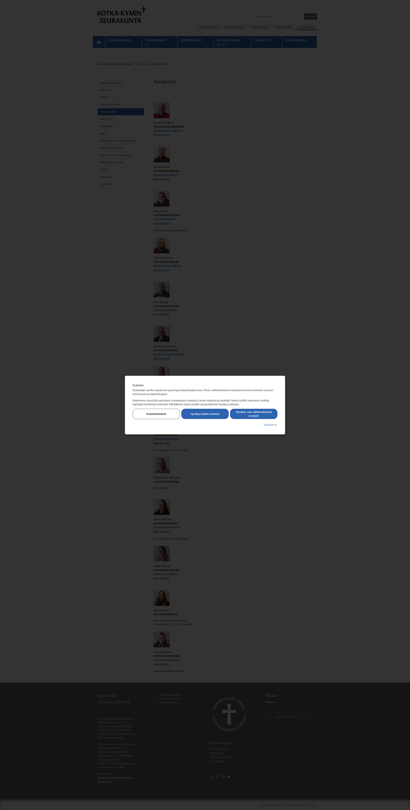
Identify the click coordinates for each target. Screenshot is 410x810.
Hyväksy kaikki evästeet (205, 414)
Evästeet (270, 425)
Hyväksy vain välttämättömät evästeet (254, 414)
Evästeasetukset (156, 414)
